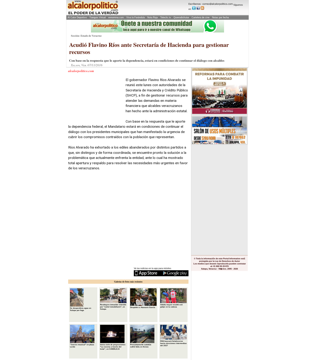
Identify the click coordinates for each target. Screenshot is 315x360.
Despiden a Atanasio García (142, 307)
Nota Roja (152, 17)
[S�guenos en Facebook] (198, 8)
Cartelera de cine (200, 17)
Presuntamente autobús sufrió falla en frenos (140, 346)
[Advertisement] (95, 100)
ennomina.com (116, 17)
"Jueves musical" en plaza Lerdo (82, 346)
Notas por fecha (220, 17)
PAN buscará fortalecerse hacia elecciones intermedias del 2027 (173, 343)
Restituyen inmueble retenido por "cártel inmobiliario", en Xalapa (113, 307)
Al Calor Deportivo (77, 17)
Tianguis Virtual (97, 17)
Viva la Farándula (135, 17)
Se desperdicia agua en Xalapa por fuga (80, 309)
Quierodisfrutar (181, 17)
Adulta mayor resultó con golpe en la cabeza (171, 306)
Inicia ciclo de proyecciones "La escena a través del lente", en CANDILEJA (112, 347)
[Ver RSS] (202, 8)
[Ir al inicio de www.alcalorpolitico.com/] (92, 14)
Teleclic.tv (165, 17)
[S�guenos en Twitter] (194, 8)
